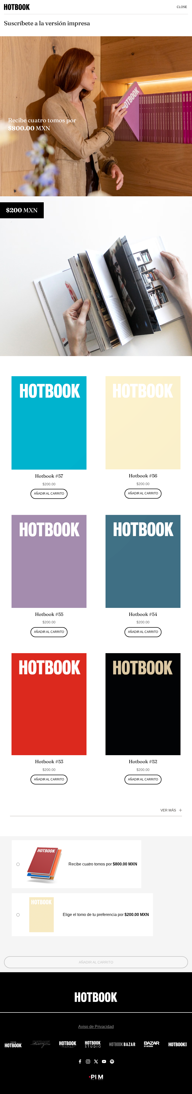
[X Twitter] (96, 1062)
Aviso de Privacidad (96, 1026)
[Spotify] (112, 1062)
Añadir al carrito (96, 962)
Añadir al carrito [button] (49, 493)
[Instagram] (88, 1062)
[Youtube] (104, 1062)
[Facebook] (80, 1062)
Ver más (168, 810)
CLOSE (182, 7)
